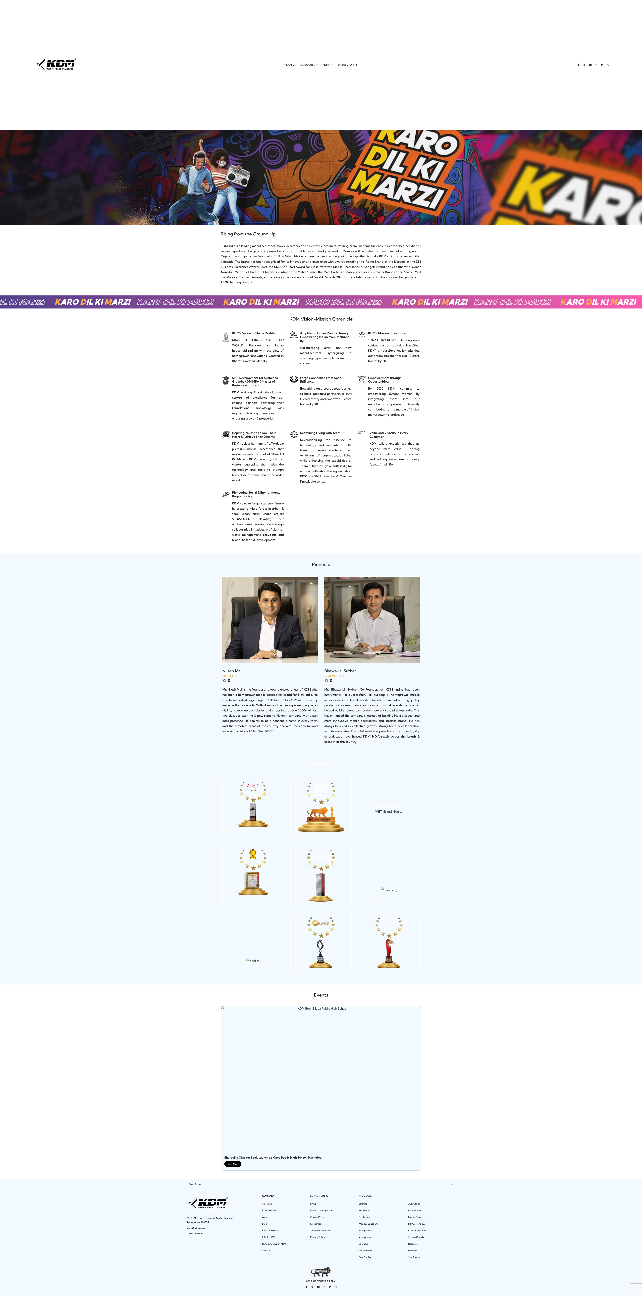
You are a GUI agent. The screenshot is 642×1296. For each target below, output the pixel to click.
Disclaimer (315, 1223)
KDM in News (269, 1210)
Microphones (365, 1237)
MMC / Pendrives (417, 1223)
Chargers (363, 1243)
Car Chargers (365, 1250)
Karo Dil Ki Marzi (270, 1230)
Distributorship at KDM (274, 1243)
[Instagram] (596, 65)
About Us (267, 1203)
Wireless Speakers (368, 1223)
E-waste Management (321, 1210)
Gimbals (412, 1250)
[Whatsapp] (608, 65)
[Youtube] (590, 65)
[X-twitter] (584, 65)
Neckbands (364, 1210)
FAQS (313, 1203)
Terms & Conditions (320, 1230)
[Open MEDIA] (332, 65)
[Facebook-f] (578, 65)
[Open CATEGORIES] (317, 65)
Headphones (365, 1230)
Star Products (415, 1257)
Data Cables (364, 1257)
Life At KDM (268, 1237)
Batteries (413, 1243)
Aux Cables (414, 1203)
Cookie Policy (317, 1217)
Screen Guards (416, 1237)
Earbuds (362, 1203)
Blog (264, 1223)
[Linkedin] (602, 65)
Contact (266, 1250)
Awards (266, 1217)
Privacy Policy (317, 1237)
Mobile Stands (415, 1217)
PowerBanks (414, 1210)
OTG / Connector (417, 1230)
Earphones (364, 1217)
